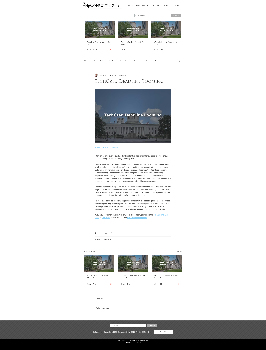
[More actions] (170, 75)
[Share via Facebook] (96, 233)
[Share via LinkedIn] (106, 233)
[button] (179, 61)
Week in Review (99, 61)
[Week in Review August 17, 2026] (133, 263)
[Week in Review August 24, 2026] (99, 263)
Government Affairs (131, 61)
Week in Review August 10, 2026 (166, 277)
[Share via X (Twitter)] (101, 233)
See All (179, 251)
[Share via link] (111, 233)
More (156, 61)
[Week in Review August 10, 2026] (167, 263)
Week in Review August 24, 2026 (99, 277)
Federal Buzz (146, 61)
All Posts (87, 61)
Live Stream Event (115, 61)
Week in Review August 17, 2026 (133, 277)
